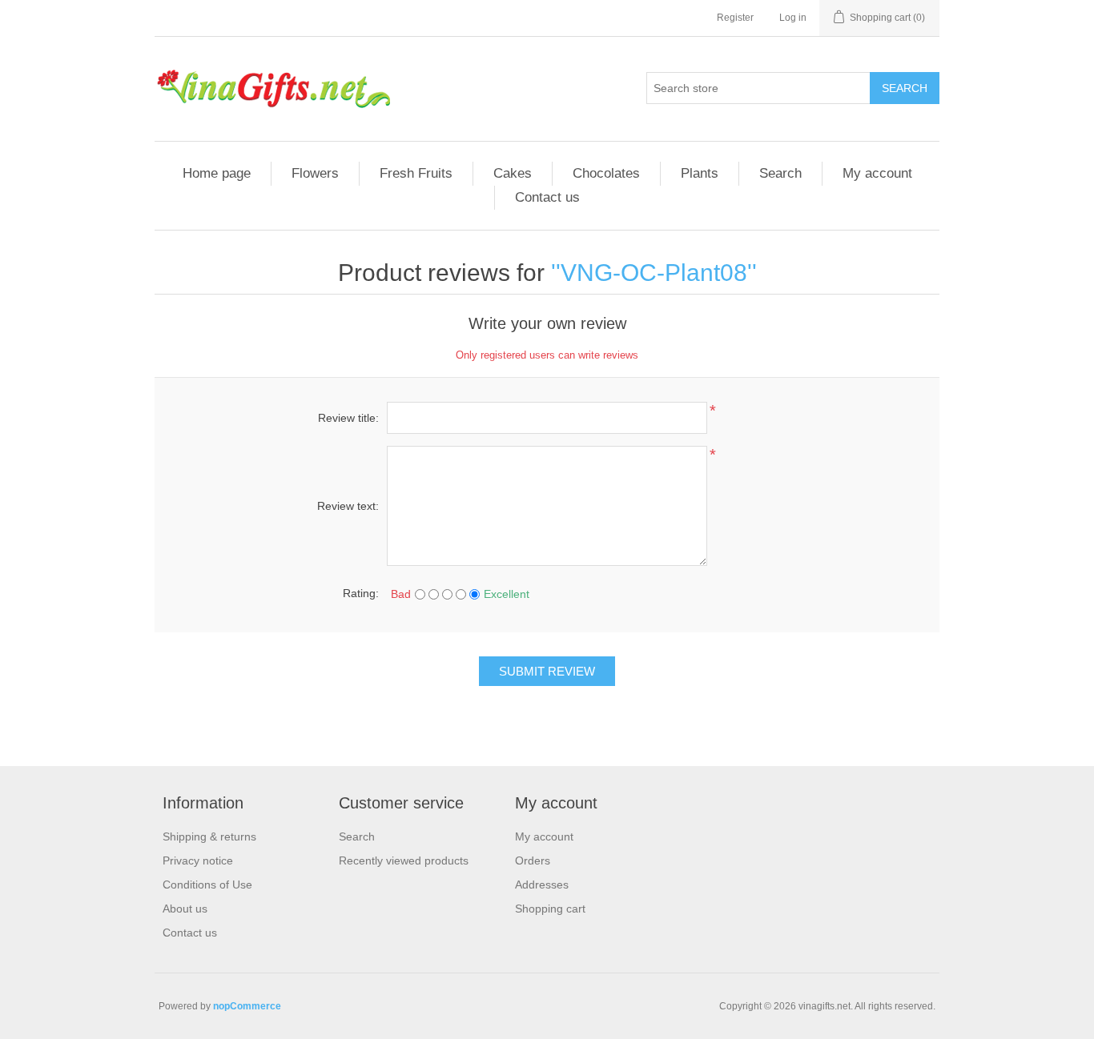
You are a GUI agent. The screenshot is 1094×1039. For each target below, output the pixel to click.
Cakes (512, 173)
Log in (792, 17)
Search (904, 88)
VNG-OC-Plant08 (654, 272)
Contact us (547, 197)
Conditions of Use (207, 884)
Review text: (348, 505)
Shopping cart (550, 908)
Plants (699, 173)
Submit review (547, 671)
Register (735, 17)
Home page (217, 173)
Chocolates (606, 173)
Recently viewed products (404, 860)
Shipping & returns (209, 836)
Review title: (348, 417)
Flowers (315, 173)
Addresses (542, 884)
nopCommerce (247, 1006)
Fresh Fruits (416, 173)
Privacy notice (198, 860)
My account (877, 173)
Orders (532, 860)
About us (185, 908)
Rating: (361, 593)
